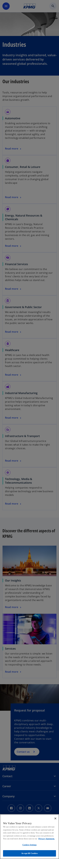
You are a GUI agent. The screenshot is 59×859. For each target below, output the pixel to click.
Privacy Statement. (46, 839)
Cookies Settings (29, 845)
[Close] (55, 818)
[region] (29, 836)
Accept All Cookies (29, 853)
